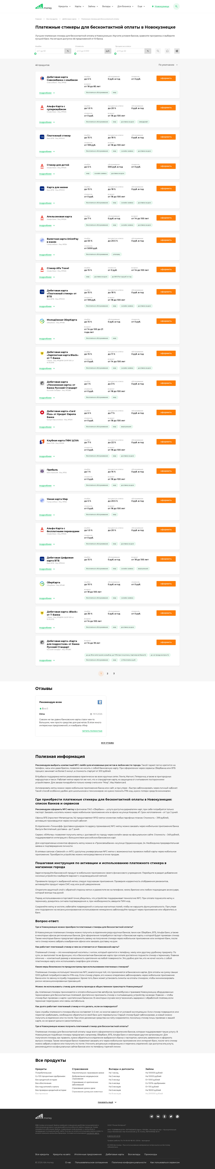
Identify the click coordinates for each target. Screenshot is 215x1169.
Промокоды (150, 1154)
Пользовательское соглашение (91, 1162)
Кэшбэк (38, 46)
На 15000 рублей (153, 1090)
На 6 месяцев (115, 1090)
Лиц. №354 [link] (63, 244)
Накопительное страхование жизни (88, 1073)
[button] (160, 6)
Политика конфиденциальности (129, 1162)
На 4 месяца (114, 1083)
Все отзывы (107, 743)
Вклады (106, 6)
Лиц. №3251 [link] (59, 443)
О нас (68, 1162)
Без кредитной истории (46, 1080)
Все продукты (52, 19)
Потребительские (43, 1073)
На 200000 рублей (154, 1094)
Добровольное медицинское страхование (85, 1077)
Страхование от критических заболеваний (85, 1083)
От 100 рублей (152, 1087)
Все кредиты (42, 1154)
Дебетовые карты (69, 19)
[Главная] (43, 6)
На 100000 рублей (153, 1073)
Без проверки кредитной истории (50, 1090)
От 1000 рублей (152, 1080)
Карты (78, 6)
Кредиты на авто (61, 1154)
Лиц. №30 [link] (63, 472)
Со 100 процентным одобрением (50, 1076)
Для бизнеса (124, 6)
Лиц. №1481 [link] (60, 322)
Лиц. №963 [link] (62, 82)
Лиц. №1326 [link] (61, 112)
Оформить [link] (166, 78)
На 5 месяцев (115, 1087)
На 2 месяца (114, 1076)
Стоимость (79, 46)
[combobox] (168, 65)
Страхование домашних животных (87, 1092)
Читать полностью (92, 731)
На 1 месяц (113, 1073)
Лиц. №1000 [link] (60, 138)
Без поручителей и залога (47, 1087)
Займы (91, 6)
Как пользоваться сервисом (165, 1162)
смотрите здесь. (93, 1133)
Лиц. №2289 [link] (66, 390)
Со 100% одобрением (155, 1083)
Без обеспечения (43, 1083)
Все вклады (134, 1154)
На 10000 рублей (153, 1076)
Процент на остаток (123, 46)
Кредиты (63, 6)
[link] (151, 1116)
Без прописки (41, 1094)
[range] (53, 51)
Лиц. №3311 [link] (68, 420)
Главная (38, 19)
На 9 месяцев (115, 1094)
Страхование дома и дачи (83, 1088)
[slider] (53, 53)
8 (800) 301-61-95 (114, 1136)
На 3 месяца (114, 1080)
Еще (140, 6)
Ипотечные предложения (88, 1154)
